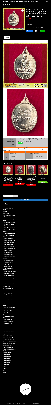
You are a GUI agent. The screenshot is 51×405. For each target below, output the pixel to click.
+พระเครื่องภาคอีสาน (6, 354)
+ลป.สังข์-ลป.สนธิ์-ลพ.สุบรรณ (8, 321)
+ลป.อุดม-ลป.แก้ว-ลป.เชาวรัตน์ (8, 283)
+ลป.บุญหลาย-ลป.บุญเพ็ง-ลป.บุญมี (9, 244)
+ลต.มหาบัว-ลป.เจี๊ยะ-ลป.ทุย (8, 260)
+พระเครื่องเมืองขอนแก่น (7, 352)
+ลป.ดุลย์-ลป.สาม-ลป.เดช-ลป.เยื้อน (9, 227)
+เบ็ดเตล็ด (5, 368)
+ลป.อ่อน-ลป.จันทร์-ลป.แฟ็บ (8, 238)
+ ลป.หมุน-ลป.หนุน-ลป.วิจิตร (8, 296)
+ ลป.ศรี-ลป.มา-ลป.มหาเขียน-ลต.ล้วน (8, 289)
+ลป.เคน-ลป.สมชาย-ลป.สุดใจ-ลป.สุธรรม (9, 276)
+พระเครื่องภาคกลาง (6, 358)
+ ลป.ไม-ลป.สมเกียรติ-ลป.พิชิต (8, 302)
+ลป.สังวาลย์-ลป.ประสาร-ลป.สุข (8, 339)
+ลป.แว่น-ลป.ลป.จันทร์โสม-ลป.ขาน (9, 327)
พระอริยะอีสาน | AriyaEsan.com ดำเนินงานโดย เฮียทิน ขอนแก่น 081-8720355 (20, 1)
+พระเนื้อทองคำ (5, 204)
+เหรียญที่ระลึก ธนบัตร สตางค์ (8, 347)
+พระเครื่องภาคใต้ (6, 364)
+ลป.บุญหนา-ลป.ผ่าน (6, 264)
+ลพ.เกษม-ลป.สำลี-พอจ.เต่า (8, 266)
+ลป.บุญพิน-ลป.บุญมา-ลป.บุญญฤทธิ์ (8, 225)
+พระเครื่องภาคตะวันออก (7, 360)
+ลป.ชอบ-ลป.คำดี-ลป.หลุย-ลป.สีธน (9, 233)
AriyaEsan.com (6, 4)
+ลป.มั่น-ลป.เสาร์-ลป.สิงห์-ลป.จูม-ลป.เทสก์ (9, 219)
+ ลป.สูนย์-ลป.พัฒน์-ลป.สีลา (8, 300)
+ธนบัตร (4, 366)
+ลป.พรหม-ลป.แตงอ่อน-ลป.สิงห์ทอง (9, 329)
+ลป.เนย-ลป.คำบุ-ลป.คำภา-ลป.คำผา (9, 271)
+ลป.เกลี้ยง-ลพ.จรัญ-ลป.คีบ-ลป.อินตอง (9, 308)
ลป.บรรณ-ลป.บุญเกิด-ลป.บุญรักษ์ (9, 343)
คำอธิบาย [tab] (7, 37)
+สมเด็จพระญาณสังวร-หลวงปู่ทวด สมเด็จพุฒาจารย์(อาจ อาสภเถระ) (9, 216)
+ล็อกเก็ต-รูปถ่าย (6, 213)
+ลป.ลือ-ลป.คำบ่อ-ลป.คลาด (8, 319)
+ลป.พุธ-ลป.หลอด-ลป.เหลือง (8, 310)
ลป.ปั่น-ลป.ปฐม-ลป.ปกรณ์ (7, 335)
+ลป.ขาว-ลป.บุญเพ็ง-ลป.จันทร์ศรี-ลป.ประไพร (9, 230)
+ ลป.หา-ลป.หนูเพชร (6, 292)
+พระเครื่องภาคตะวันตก (7, 356)
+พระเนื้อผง (5, 211)
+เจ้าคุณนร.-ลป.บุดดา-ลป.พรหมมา (9, 331)
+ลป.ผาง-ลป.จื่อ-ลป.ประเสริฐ (8, 250)
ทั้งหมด (4, 6)
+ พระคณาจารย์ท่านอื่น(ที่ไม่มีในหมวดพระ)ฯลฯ (9, 349)
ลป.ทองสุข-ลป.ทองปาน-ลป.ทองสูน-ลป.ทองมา (9, 257)
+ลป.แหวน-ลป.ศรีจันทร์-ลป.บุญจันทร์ (8, 235)
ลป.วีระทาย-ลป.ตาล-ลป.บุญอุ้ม (8, 337)
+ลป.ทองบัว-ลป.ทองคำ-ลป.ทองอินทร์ (8, 317)
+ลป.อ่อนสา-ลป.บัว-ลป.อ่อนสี (8, 262)
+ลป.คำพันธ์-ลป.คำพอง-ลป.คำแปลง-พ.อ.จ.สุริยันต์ (8, 285)
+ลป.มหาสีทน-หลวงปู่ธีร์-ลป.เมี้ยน (8, 279)
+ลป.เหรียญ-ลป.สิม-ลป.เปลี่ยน (8, 246)
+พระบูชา (4, 206)
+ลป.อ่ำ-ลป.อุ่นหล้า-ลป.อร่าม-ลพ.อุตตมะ (8, 324)
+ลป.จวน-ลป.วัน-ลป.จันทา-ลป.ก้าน (9, 248)
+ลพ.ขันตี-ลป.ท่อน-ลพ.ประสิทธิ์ (36, 27)
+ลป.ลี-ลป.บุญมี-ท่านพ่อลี (7, 252)
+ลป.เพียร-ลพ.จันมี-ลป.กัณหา (8, 254)
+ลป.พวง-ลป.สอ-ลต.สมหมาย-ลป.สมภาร (8, 269)
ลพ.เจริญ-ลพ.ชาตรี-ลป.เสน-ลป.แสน (9, 341)
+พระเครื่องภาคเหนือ (6, 362)
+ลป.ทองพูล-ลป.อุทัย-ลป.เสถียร (8, 294)
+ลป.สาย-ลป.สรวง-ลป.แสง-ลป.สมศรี (8, 304)
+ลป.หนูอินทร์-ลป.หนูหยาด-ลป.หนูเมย (9, 313)
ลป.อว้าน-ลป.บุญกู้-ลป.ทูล (7, 345)
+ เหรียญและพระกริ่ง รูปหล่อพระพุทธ (8, 208)
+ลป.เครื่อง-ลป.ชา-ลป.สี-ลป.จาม (8, 281)
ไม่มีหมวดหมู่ (5, 372)
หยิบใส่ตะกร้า (29, 24)
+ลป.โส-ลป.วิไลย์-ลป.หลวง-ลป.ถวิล (9, 240)
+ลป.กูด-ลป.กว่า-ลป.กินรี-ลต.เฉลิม (9, 333)
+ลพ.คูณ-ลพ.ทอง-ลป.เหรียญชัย (8, 273)
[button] (22, 10)
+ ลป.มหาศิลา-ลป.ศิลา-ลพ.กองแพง (9, 298)
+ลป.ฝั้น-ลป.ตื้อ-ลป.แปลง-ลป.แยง (9, 222)
